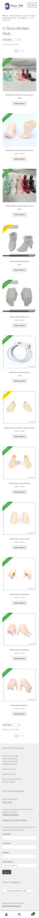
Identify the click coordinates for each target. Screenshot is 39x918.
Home (6, 15)
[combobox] (19, 890)
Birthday (5, 852)
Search (19, 914)
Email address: (7, 862)
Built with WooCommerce (11, 906)
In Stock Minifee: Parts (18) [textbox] (19, 891)
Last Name (6, 843)
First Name (6, 834)
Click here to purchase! (10, 815)
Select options (19, 103)
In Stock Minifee (23, 18)
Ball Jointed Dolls (15, 15)
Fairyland (25, 15)
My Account (6, 914)
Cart (30, 912)
